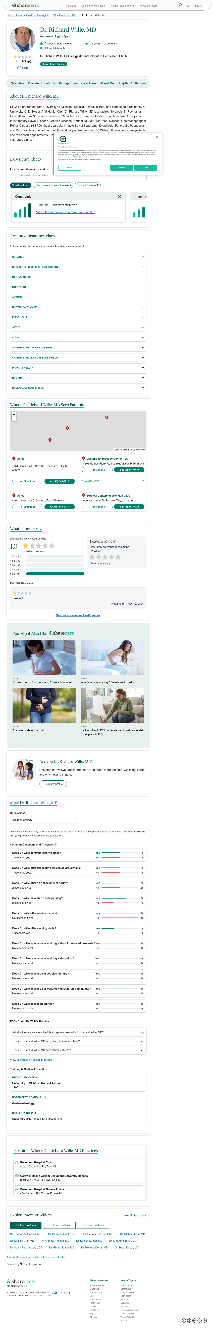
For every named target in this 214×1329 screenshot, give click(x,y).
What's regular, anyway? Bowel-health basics (108, 682)
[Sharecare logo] (43, 1281)
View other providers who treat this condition (65, 212)
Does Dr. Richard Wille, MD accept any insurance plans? (46, 1041)
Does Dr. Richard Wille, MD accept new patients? (42, 1050)
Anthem (17, 297)
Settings (69, 167)
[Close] (157, 137)
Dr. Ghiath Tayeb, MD (61, 1247)
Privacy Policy (77, 156)
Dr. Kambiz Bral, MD (22, 1241)
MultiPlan (19, 287)
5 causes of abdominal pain (29, 730)
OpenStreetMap (129, 449)
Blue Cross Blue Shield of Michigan (36, 267)
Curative (18, 257)
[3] (104, 556)
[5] (118, 556)
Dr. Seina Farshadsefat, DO (26, 1247)
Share (25, 67)
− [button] (14, 419)
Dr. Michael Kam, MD (132, 1234)
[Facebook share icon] (184, 1321)
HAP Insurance (21, 277)
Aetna (16, 327)
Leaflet (116, 449)
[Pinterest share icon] (204, 1321)
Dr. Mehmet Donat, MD (94, 1247)
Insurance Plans (84, 83)
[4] (111, 556)
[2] (98, 556)
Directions (29, 481)
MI (54, 15)
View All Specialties (134, 1215)
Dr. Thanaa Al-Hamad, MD (25, 1234)
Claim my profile (53, 784)
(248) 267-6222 (130, 506)
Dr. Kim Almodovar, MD (123, 1241)
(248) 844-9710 (60, 481)
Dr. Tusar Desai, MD (127, 1247)
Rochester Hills (68, 15)
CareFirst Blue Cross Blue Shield (35, 357)
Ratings (64, 83)
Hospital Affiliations (132, 83)
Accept (146, 167)
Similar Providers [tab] (26, 1225)
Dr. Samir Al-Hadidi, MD (62, 1234)
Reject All (122, 167)
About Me (107, 83)
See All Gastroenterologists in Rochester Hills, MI (36, 1257)
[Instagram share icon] (189, 1321)
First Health (20, 317)
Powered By (13, 1264)
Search (180, 5)
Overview (17, 83)
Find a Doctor (15, 15)
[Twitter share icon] (199, 1321)
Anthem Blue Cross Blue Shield (33, 347)
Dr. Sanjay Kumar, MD (89, 1241)
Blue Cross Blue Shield (28, 387)
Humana (17, 377)
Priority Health (22, 367)
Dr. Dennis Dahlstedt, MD (98, 1234)
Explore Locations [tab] (59, 1225)
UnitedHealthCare (24, 307)
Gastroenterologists (37, 15)
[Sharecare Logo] (26, 5)
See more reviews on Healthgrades (78, 615)
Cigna (16, 337)
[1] (91, 556)
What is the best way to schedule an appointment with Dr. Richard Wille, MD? (58, 1032)
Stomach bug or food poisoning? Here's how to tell (42, 682)
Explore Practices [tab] (93, 1225)
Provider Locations (41, 83)
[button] (55, 844)
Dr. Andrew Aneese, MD (55, 1241)
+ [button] (14, 414)
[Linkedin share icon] (194, 1321)
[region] (107, 154)
